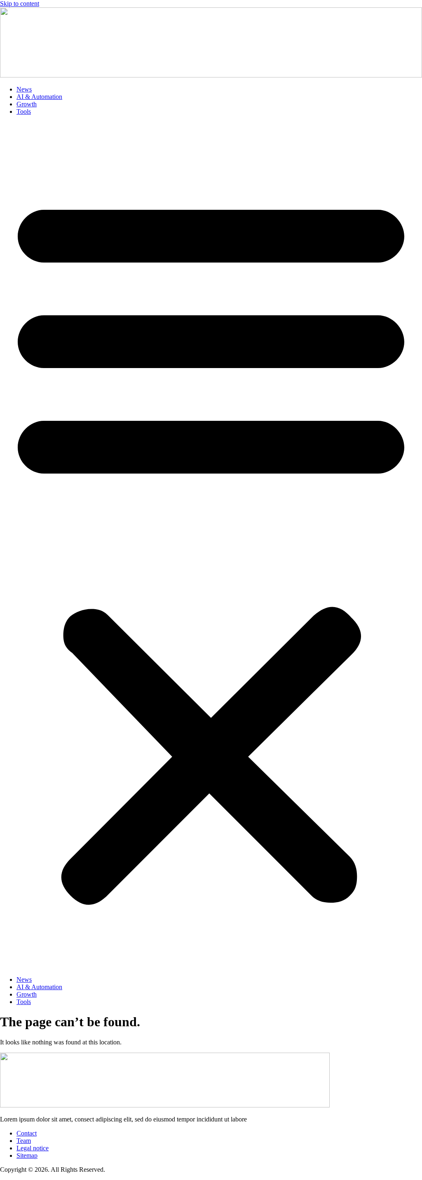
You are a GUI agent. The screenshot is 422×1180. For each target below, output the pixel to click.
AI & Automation (39, 96)
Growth (26, 104)
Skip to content (19, 3)
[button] (211, 545)
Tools (23, 111)
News (24, 89)
